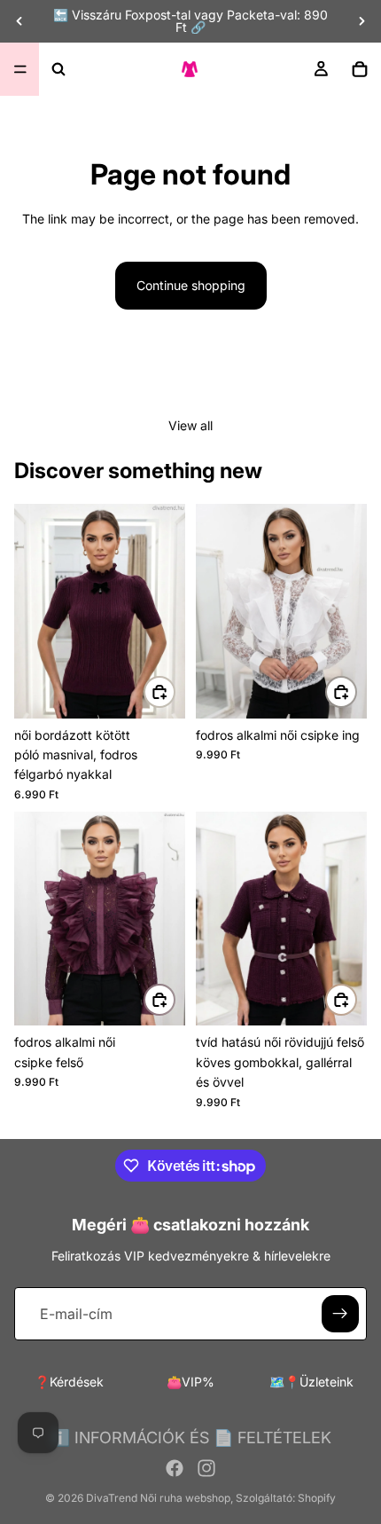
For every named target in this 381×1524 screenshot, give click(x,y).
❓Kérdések (69, 1381)
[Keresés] (58, 69)
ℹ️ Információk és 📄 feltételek (191, 1437)
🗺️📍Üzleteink (311, 1381)
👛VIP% (190, 1381)
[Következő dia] (361, 21)
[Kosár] (359, 69)
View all (190, 425)
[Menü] (20, 69)
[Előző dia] (19, 21)
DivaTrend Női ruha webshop (158, 1497)
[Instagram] (206, 1468)
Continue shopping (190, 285)
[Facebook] (174, 1468)
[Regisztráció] (340, 1313)
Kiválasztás (174, 691)
